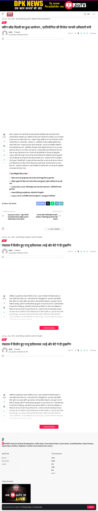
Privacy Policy (27, 507)
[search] (85, 14)
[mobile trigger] (3, 14)
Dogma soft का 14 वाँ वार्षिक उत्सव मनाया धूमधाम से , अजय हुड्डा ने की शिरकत (33, 196)
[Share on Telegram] (84, 33)
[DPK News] (10, 14)
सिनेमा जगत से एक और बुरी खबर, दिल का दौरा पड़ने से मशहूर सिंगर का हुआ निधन (32, 178)
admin (10, 32)
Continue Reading (49, 328)
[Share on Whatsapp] (81, 33)
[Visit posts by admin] (5, 33)
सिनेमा (4, 22)
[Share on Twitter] (78, 33)
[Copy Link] (87, 33)
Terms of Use (38, 507)
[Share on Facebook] (75, 33)
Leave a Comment (55, 229)
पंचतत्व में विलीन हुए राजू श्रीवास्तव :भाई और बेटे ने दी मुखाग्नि (27, 192)
